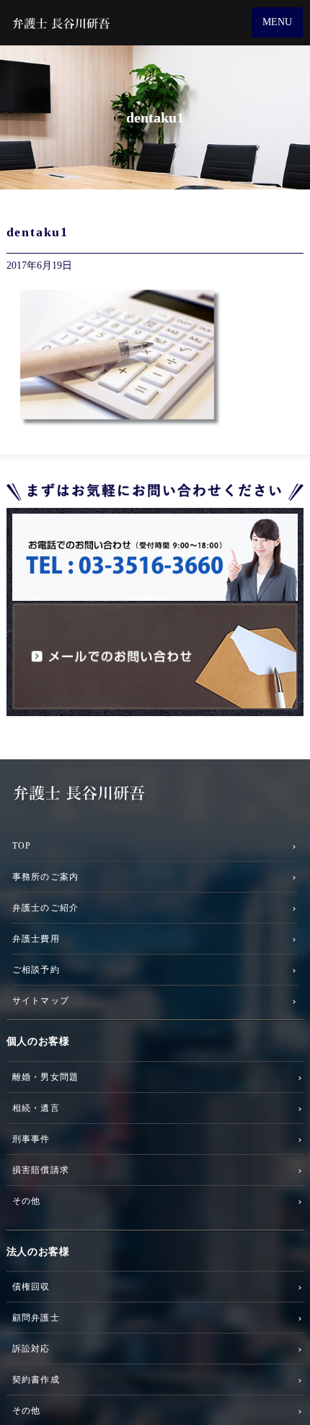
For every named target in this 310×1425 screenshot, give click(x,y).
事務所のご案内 (45, 876)
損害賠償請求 (40, 1169)
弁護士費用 (36, 938)
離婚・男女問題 (45, 1076)
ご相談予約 (36, 969)
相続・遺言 (36, 1107)
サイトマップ (40, 1000)
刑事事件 (31, 1138)
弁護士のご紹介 (45, 907)
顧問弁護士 (36, 1317)
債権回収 (31, 1286)
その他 (26, 1200)
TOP (22, 845)
